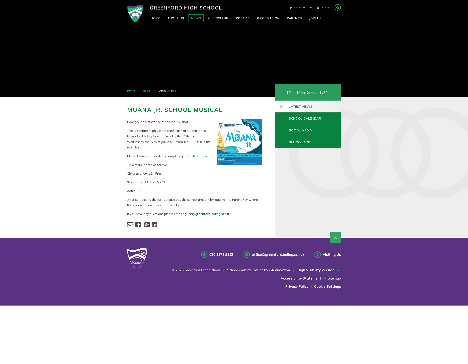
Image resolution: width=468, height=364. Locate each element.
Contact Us (303, 7)
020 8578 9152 (221, 254)
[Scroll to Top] (335, 237)
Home (131, 90)
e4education (279, 270)
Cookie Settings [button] (327, 286)
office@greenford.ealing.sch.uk (278, 254)
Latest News (167, 90)
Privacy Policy (296, 286)
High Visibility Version (315, 270)
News (146, 90)
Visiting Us (332, 254)
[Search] (337, 7)
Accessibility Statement (301, 278)
